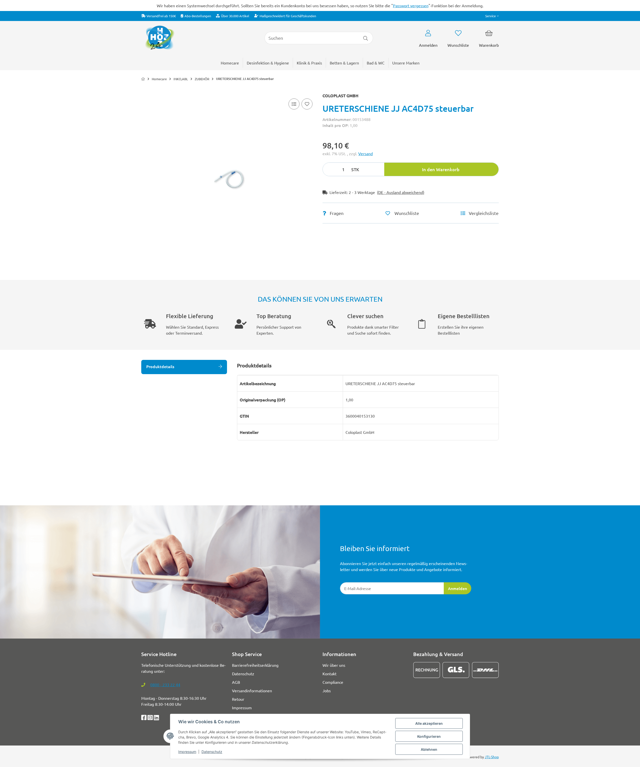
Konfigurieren (429, 736)
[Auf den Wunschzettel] (307, 103)
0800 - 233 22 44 (165, 684)
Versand (365, 153)
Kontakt (329, 673)
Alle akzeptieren (429, 723)
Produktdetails (160, 366)
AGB (236, 682)
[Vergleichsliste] (294, 103)
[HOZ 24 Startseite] (159, 37)
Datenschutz (212, 752)
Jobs (326, 690)
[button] (492, 16)
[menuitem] (405, 62)
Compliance (332, 682)
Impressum (187, 752)
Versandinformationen (252, 690)
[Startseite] (143, 78)
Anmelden (457, 588)
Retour (238, 699)
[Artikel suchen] (365, 38)
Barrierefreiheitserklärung (255, 665)
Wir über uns (333, 665)
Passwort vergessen (410, 5)
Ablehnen (429, 749)
